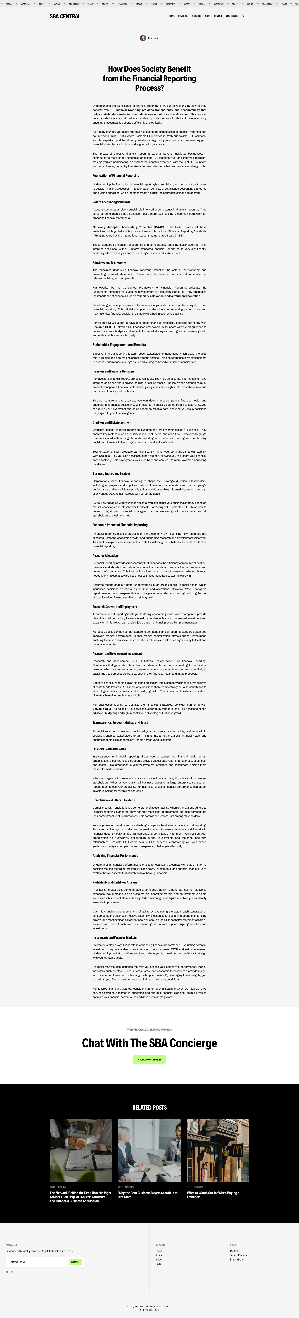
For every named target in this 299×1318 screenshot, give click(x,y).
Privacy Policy (237, 1259)
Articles (160, 1255)
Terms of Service (238, 1255)
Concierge (183, 16)
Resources (196, 16)
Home (172, 16)
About (208, 16)
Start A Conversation (149, 1059)
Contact (218, 16)
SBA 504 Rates (232, 16)
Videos (159, 1259)
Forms (159, 1251)
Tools (158, 1263)
